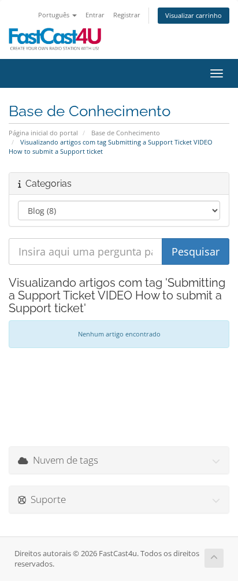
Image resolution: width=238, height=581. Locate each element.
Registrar (126, 14)
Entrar (95, 14)
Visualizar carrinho (193, 15)
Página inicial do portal (43, 132)
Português (54, 14)
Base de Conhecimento (125, 132)
